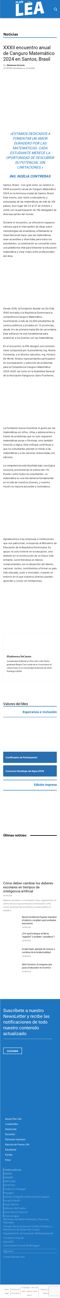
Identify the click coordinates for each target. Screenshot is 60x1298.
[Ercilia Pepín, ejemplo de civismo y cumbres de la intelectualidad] (11, 953)
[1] (30, 741)
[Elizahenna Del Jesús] (14, 644)
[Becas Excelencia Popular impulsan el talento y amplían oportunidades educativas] (11, 921)
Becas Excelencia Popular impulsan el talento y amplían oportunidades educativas (39, 920)
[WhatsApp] (27, 75)
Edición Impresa (45, 785)
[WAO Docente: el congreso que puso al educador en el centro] (11, 968)
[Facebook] (7, 75)
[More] (35, 75)
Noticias (10, 34)
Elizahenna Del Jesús (19, 656)
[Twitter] (17, 75)
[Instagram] (48, 1250)
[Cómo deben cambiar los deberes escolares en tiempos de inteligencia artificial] (30, 860)
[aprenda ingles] (30, 726)
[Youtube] (56, 1250)
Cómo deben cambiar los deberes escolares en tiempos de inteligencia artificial (28, 887)
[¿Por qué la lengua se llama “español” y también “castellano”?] (11, 937)
